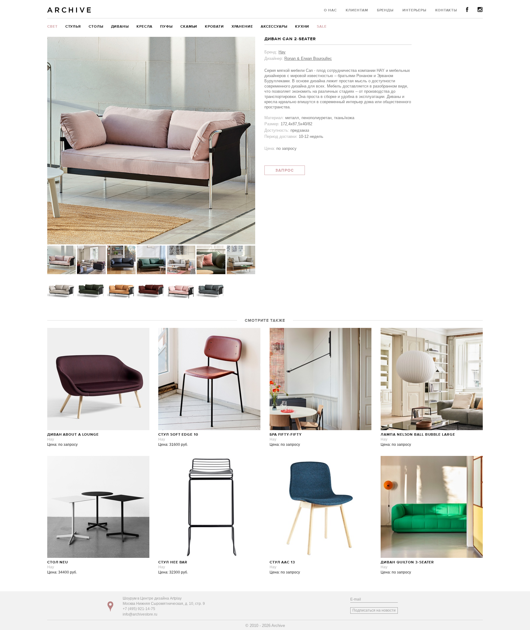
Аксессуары (274, 27)
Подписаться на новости (374, 610)
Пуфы (166, 27)
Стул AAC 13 (282, 562)
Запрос (284, 171)
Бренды (385, 10)
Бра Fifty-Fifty (286, 435)
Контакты (446, 10)
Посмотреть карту (110, 606)
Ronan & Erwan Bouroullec (308, 58)
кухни (302, 27)
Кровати (214, 27)
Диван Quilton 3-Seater (407, 562)
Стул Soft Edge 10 (178, 435)
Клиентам (357, 10)
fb (467, 9)
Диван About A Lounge (73, 435)
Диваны (120, 27)
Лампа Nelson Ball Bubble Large (418, 435)
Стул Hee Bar (172, 562)
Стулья (73, 27)
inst (480, 9)
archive (69, 10)
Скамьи (188, 27)
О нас (330, 10)
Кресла (144, 27)
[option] (151, 140)
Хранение (242, 27)
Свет (52, 27)
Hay (282, 52)
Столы (96, 27)
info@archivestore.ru (140, 614)
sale (322, 27)
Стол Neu (57, 562)
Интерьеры (414, 10)
